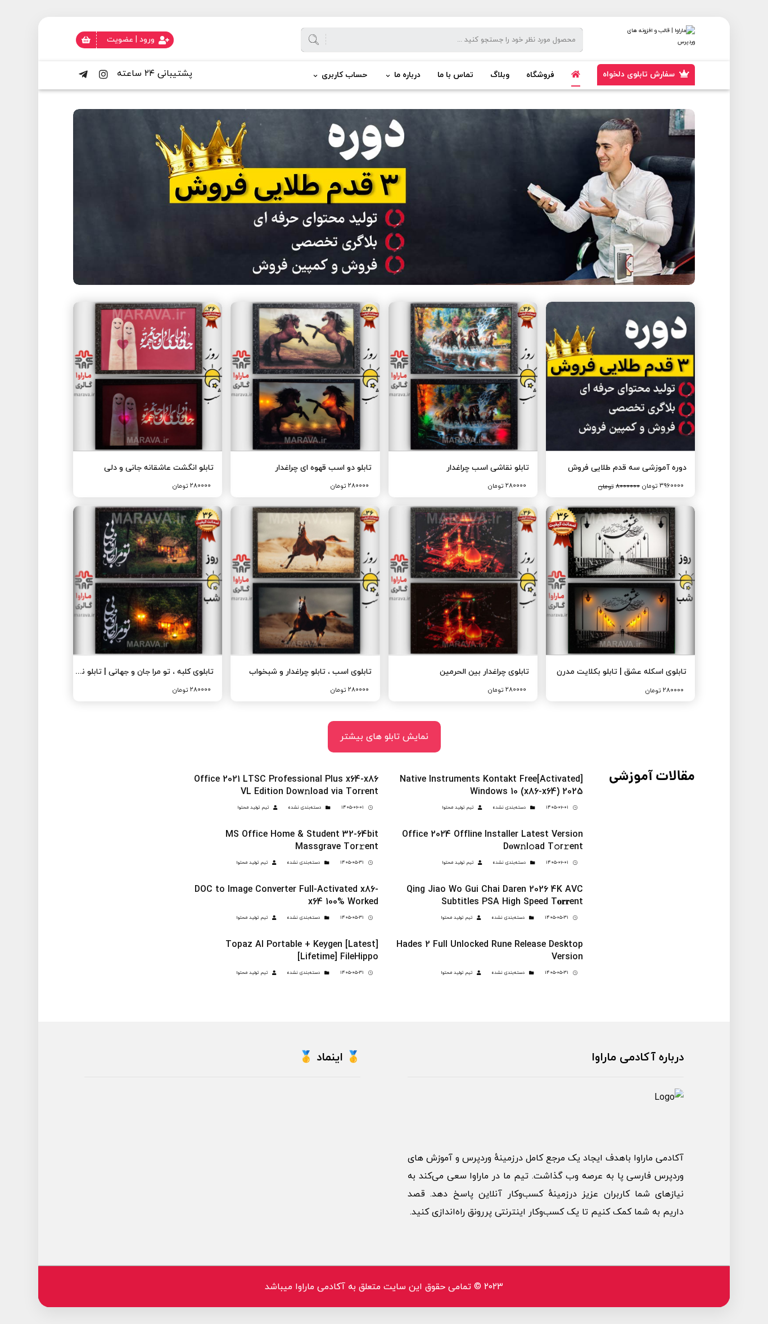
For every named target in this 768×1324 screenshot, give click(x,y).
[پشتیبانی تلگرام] (83, 74)
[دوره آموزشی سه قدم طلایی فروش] (384, 197)
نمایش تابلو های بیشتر (384, 737)
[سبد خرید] (86, 39)
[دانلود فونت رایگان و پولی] (638, 40)
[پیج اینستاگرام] (103, 74)
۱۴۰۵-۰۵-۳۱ (352, 862)
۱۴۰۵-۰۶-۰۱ (557, 807)
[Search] (318, 40)
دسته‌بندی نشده (509, 807)
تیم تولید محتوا (457, 807)
